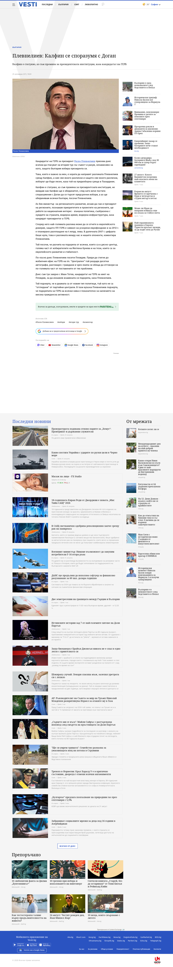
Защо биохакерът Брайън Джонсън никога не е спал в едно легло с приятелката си (86, 650)
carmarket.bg (138, 168)
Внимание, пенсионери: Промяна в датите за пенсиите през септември (146, 115)
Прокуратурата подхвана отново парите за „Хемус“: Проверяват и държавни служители (81, 430)
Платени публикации (141, 949)
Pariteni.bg (132, 941)
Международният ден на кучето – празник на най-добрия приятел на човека (149, 447)
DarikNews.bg (104, 937)
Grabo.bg (121, 941)
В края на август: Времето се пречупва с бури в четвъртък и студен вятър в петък (146, 195)
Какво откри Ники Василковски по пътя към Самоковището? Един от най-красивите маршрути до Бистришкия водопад (149, 467)
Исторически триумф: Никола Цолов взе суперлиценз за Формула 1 (147, 101)
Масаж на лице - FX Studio (67, 476)
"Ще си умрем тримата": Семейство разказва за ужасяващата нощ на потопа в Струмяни (79, 749)
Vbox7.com (80, 937)
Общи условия (107, 949)
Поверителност (123, 949)
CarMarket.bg (146, 937)
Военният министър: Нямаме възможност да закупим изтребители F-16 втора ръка (83, 553)
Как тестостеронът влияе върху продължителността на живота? (29, 918)
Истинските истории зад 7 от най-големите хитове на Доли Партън (86, 624)
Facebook (89, 345)
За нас (81, 949)
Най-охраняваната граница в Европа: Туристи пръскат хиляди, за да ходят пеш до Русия (147, 226)
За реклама (92, 949)
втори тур (74, 322)
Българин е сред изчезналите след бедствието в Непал (144, 85)
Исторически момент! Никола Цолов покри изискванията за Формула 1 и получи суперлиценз (148, 574)
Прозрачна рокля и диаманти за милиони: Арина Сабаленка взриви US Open (147, 130)
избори (61, 322)
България (63, 4)
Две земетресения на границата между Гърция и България (86, 599)
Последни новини (31, 421)
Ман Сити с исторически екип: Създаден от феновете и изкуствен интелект (148, 539)
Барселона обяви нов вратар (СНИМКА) (149, 554)
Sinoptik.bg (109, 941)
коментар (88, 322)
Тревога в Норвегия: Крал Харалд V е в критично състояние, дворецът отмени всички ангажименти (81, 773)
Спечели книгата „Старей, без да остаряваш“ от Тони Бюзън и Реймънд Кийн (105, 883)
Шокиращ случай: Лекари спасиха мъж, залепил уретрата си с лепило (85, 676)
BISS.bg (158, 937)
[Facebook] (160, 952)
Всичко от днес (67, 846)
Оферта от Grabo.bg (59, 480)
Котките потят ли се (148, 429)
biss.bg (136, 151)
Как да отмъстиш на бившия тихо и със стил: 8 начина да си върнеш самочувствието (148, 520)
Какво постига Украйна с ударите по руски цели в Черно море (84, 454)
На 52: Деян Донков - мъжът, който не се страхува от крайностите (148, 502)
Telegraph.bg (155, 941)
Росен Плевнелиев (84, 161)
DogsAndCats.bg (130, 937)
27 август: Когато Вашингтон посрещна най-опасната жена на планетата (145, 178)
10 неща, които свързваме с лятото (104, 916)
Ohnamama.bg (95, 941)
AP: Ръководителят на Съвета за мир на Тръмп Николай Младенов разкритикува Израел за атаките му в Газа (84, 699)
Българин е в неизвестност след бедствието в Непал (148, 591)
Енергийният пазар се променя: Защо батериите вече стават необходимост (146, 144)
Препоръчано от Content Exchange (109, 930)
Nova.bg (116, 937)
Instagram (104, 345)
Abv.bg (70, 937)
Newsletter (56, 345)
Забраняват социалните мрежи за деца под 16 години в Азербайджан (83, 822)
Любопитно (91, 4)
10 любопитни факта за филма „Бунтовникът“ (29, 882)
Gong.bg (92, 937)
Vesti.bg (28, 4)
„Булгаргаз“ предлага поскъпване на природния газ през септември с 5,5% (84, 798)
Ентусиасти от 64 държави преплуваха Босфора (149, 486)
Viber (42, 345)
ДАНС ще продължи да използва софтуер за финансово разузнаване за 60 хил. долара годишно (83, 577)
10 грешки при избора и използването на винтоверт (66, 882)
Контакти (157, 949)
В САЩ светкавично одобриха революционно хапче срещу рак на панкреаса (85, 527)
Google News (73, 345)
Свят (76, 4)
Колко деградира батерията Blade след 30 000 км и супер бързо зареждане (146, 161)
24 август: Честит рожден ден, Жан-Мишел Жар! (67, 916)
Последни (47, 4)
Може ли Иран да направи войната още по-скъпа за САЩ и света (147, 210)
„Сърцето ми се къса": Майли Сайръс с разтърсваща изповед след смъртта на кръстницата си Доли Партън (83, 723)
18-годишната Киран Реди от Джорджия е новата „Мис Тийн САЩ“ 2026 (83, 501)
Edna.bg (143, 941)
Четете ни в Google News (34, 950)
